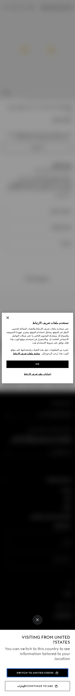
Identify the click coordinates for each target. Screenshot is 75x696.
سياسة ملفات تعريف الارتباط (26, 353)
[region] (37, 348)
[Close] (37, 620)
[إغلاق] (7, 317)
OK (37, 364)
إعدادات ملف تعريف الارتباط (37, 374)
